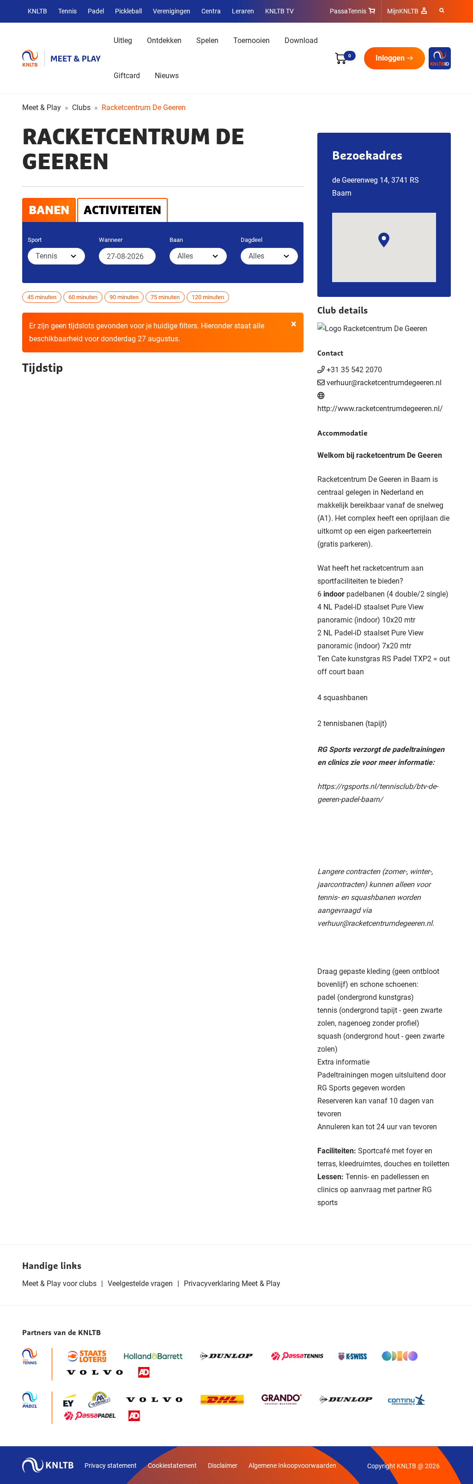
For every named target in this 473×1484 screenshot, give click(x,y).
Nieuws (167, 75)
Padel (96, 11)
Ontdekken (164, 40)
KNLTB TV (279, 11)
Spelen (207, 40)
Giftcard (127, 75)
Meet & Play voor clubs (59, 1283)
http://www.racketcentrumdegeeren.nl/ (380, 408)
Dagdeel (251, 239)
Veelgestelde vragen (140, 1283)
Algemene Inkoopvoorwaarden (292, 1465)
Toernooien (251, 40)
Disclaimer (222, 1465)
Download (301, 40)
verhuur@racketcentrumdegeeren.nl (374, 923)
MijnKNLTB (402, 11)
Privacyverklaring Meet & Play (232, 1283)
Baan (176, 239)
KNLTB (37, 11)
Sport (35, 239)
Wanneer (110, 239)
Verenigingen (171, 11)
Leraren (243, 11)
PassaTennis (348, 11)
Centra (211, 11)
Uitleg (123, 40)
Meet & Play (41, 107)
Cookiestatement (172, 1465)
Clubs (81, 107)
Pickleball (128, 11)
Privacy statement (111, 1465)
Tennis (67, 11)
